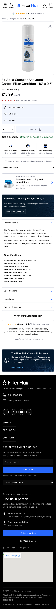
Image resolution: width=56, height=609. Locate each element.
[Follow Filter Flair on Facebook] (6, 412)
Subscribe (28, 469)
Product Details (11, 222)
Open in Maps (29, 541)
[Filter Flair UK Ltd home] (16, 382)
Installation (9, 299)
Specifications (10, 291)
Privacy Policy (33, 475)
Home (4, 19)
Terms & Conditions (24, 604)
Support (9, 437)
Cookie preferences (41, 604)
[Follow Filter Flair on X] (14, 412)
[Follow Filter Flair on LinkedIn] (29, 412)
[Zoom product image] (50, 26)
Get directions (29, 533)
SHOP (6, 422)
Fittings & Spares (15, 19)
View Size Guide (13, 211)
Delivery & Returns (12, 307)
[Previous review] (4, 332)
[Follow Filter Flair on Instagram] (21, 412)
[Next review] (52, 332)
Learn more (16, 367)
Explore (8, 430)
